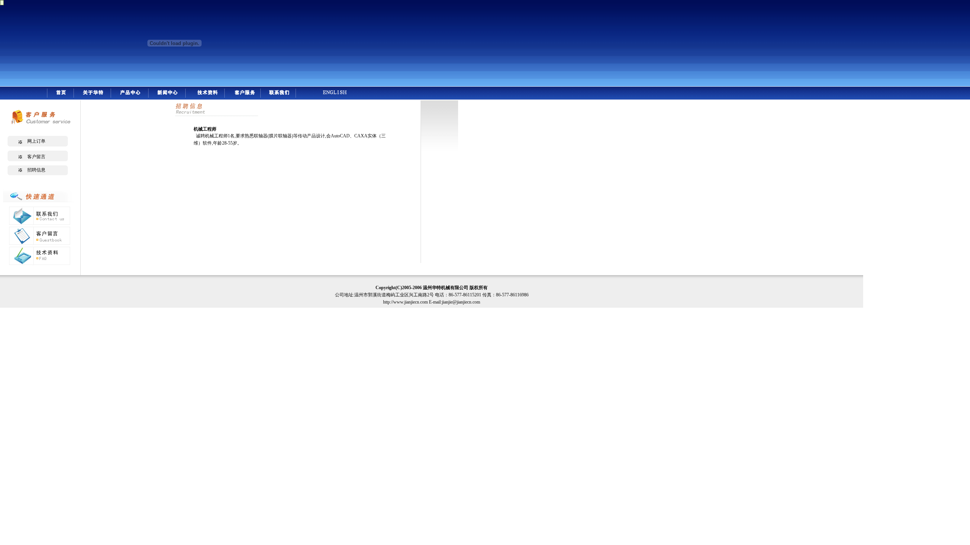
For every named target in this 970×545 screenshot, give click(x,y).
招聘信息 (36, 170)
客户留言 (36, 156)
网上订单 (38, 141)
